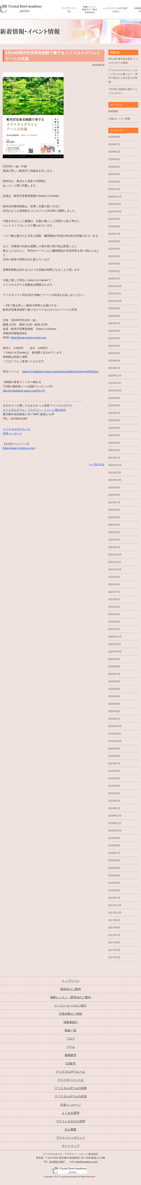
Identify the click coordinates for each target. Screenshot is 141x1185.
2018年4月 (114, 875)
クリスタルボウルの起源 (71, 1096)
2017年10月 (114, 912)
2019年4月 (114, 785)
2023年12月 (114, 375)
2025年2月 (114, 271)
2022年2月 (114, 539)
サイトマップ (70, 1146)
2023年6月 (114, 420)
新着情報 (113, 111)
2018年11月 (114, 823)
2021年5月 (114, 606)
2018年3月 (114, 882)
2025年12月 (114, 196)
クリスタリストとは (70, 1080)
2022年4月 (114, 524)
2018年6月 (114, 860)
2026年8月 (114, 136)
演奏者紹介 (70, 1022)
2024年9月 (114, 308)
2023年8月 (114, 405)
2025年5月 (114, 248)
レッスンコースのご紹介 (71, 1005)
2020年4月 (114, 696)
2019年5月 (114, 778)
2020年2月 (114, 711)
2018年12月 (114, 815)
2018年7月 (114, 853)
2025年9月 (114, 219)
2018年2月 (114, 890)
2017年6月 (114, 942)
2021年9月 (114, 577)
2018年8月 (114, 845)
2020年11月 (114, 644)
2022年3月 (114, 532)
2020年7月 (114, 674)
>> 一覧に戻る (96, 464)
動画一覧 (70, 1030)
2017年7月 (114, 935)
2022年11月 (114, 472)
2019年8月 (114, 756)
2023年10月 (114, 390)
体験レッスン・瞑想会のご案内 (70, 997)
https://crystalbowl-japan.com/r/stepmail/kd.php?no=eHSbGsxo (60, 371)
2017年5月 (114, 950)
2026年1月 (114, 189)
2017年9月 (114, 920)
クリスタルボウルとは (16, 429)
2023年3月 (114, 442)
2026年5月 (114, 159)
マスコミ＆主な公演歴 (70, 1121)
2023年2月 (114, 450)
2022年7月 (114, 502)
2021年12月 (114, 554)
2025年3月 (114, 263)
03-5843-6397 (57, 1161)
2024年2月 (114, 360)
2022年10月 (114, 480)
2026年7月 (114, 144)
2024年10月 (114, 301)
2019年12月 (114, 726)
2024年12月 (114, 286)
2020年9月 (114, 659)
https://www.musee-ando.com (28, 337)
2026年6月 (114, 151)
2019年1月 (114, 808)
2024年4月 (114, 345)
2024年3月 (114, 353)
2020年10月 (114, 651)
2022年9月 (114, 487)
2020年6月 (114, 681)
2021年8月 (114, 584)
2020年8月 (114, 666)
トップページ (70, 981)
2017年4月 (114, 957)
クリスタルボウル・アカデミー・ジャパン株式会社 (34, 409)
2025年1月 (114, 278)
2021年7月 (114, 592)
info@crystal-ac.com (86, 1161)
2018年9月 (114, 838)
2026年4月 (114, 166)
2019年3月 (114, 793)
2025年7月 (114, 233)
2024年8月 (114, 316)
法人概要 (70, 1129)
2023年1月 (114, 457)
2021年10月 (114, 569)
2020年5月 (114, 689)
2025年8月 (114, 226)
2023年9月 (114, 398)
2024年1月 (114, 368)
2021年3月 (114, 621)
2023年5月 (114, 427)
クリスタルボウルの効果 (71, 1088)
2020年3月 (114, 703)
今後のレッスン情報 (119, 118)
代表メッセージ (12, 433)
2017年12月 (114, 905)
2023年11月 (114, 383)
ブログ (70, 1038)
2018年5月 (114, 868)
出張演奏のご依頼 (70, 1013)
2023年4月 (114, 435)
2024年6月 (114, 330)
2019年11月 (114, 733)
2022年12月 (114, 465)
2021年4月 (114, 614)
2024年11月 (114, 293)
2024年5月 (114, 338)
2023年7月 (114, 413)
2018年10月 (114, 830)
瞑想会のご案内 (70, 989)
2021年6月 (114, 599)
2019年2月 (114, 800)
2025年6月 (114, 241)
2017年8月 (114, 927)
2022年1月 (114, 547)
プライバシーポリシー (70, 1137)
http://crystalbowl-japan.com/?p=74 (24, 390)
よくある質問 (70, 1113)
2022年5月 (114, 517)
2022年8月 (114, 495)
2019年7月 (114, 763)
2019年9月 (114, 748)
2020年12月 (114, 636)
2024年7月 (114, 323)
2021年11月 (114, 562)
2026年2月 (114, 181)
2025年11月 (114, 204)
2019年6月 (114, 770)
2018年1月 (114, 897)
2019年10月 (114, 741)
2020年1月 (114, 718)
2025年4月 (114, 256)
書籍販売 (70, 1055)
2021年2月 (114, 629)
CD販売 (70, 1063)
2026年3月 (114, 174)
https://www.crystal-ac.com (19, 448)
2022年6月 (114, 509)
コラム (70, 1047)
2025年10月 (114, 211)
